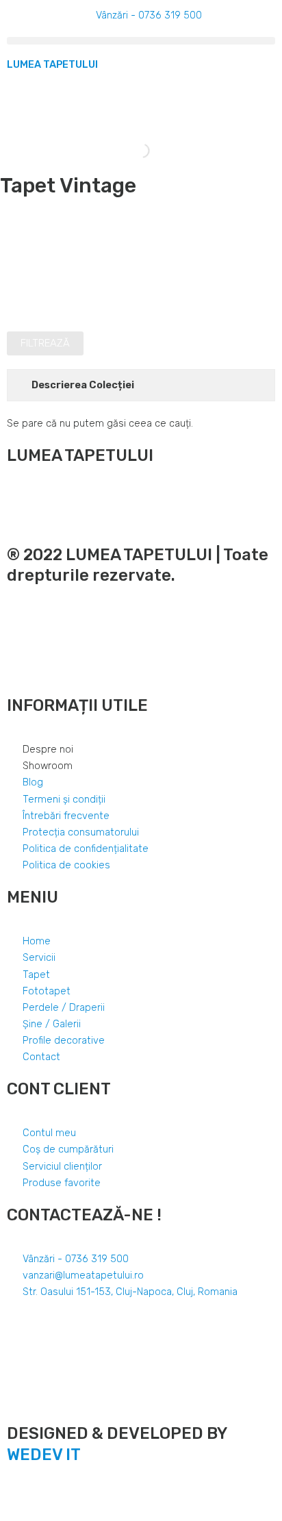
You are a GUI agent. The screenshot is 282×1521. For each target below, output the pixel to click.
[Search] (131, 150)
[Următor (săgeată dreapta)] (43, 1514)
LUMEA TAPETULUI (52, 64)
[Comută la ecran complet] (74, 1496)
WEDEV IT (44, 1454)
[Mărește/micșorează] (104, 1496)
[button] (141, 41)
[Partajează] (43, 1496)
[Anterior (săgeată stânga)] (13, 1514)
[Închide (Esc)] (13, 1496)
